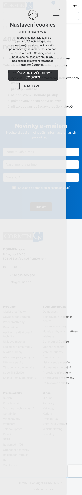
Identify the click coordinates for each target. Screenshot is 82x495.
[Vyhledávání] (75, 16)
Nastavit (32, 86)
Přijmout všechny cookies (33, 75)
